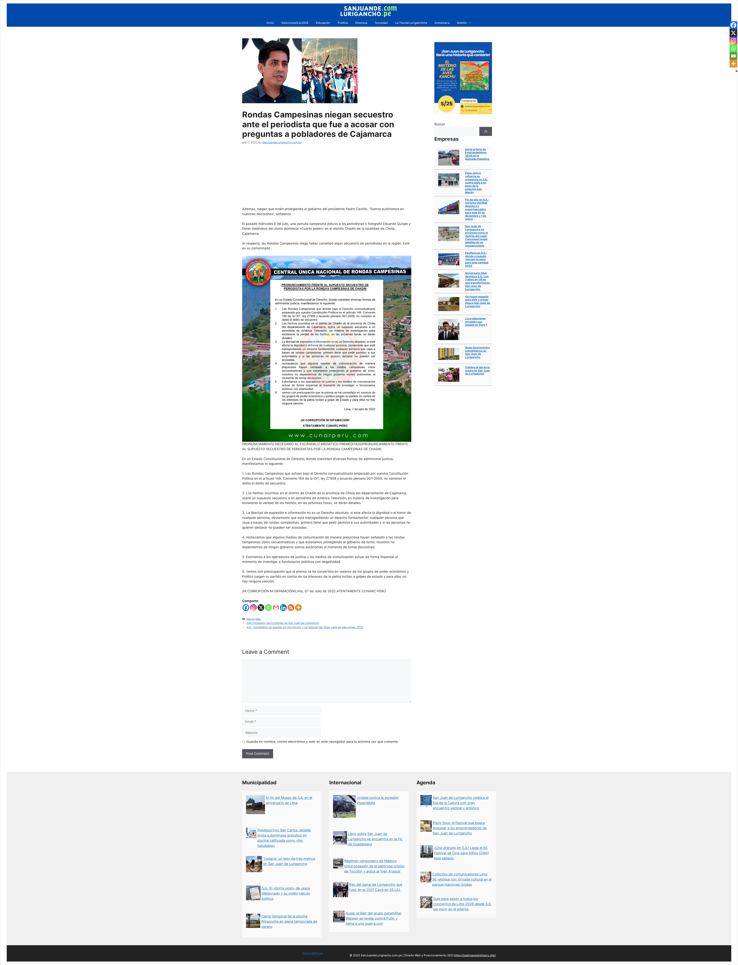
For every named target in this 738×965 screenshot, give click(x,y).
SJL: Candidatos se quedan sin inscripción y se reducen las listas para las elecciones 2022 (305, 627)
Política (343, 23)
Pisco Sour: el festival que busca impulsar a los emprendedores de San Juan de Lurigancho (460, 828)
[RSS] (291, 607)
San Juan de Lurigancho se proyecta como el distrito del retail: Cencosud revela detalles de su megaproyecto (476, 236)
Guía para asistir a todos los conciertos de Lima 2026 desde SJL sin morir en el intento (462, 904)
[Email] (733, 56)
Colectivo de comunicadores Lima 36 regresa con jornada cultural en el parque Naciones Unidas (462, 879)
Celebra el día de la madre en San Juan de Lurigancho (477, 370)
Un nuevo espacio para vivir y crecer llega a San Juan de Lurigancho (477, 301)
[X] (261, 607)
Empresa (361, 23)
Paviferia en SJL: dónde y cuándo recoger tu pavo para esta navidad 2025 (476, 259)
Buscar (439, 124)
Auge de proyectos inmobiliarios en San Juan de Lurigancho (477, 352)
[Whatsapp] (268, 607)
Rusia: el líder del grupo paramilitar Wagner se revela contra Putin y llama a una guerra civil (373, 918)
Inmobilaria (442, 23)
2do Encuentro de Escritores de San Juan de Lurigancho (283, 623)
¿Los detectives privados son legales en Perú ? (476, 322)
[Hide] (736, 71)
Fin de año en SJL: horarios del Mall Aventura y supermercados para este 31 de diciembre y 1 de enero (477, 209)
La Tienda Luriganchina (411, 23)
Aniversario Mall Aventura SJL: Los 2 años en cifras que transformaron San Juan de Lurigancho (477, 281)
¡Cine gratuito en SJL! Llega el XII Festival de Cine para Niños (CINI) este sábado (461, 853)
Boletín (462, 23)
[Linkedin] (283, 607)
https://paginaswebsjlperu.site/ (475, 955)
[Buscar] (485, 131)
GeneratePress (313, 953)
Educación (323, 23)
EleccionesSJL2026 (295, 23)
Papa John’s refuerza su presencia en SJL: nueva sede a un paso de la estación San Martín (476, 182)
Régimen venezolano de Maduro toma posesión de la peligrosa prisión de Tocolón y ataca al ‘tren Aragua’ (374, 866)
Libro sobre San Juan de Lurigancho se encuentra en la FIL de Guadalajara (375, 839)
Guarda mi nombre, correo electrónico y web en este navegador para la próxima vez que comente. (322, 742)
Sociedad (381, 23)
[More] (298, 607)
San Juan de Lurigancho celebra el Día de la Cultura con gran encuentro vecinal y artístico (461, 803)
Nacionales (254, 619)
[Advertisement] (326, 178)
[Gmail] (276, 607)
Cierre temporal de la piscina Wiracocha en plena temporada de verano (289, 921)
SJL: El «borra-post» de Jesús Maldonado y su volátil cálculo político (286, 893)
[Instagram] (253, 607)
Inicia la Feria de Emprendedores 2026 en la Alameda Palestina (477, 154)
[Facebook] (246, 607)
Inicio (270, 23)
